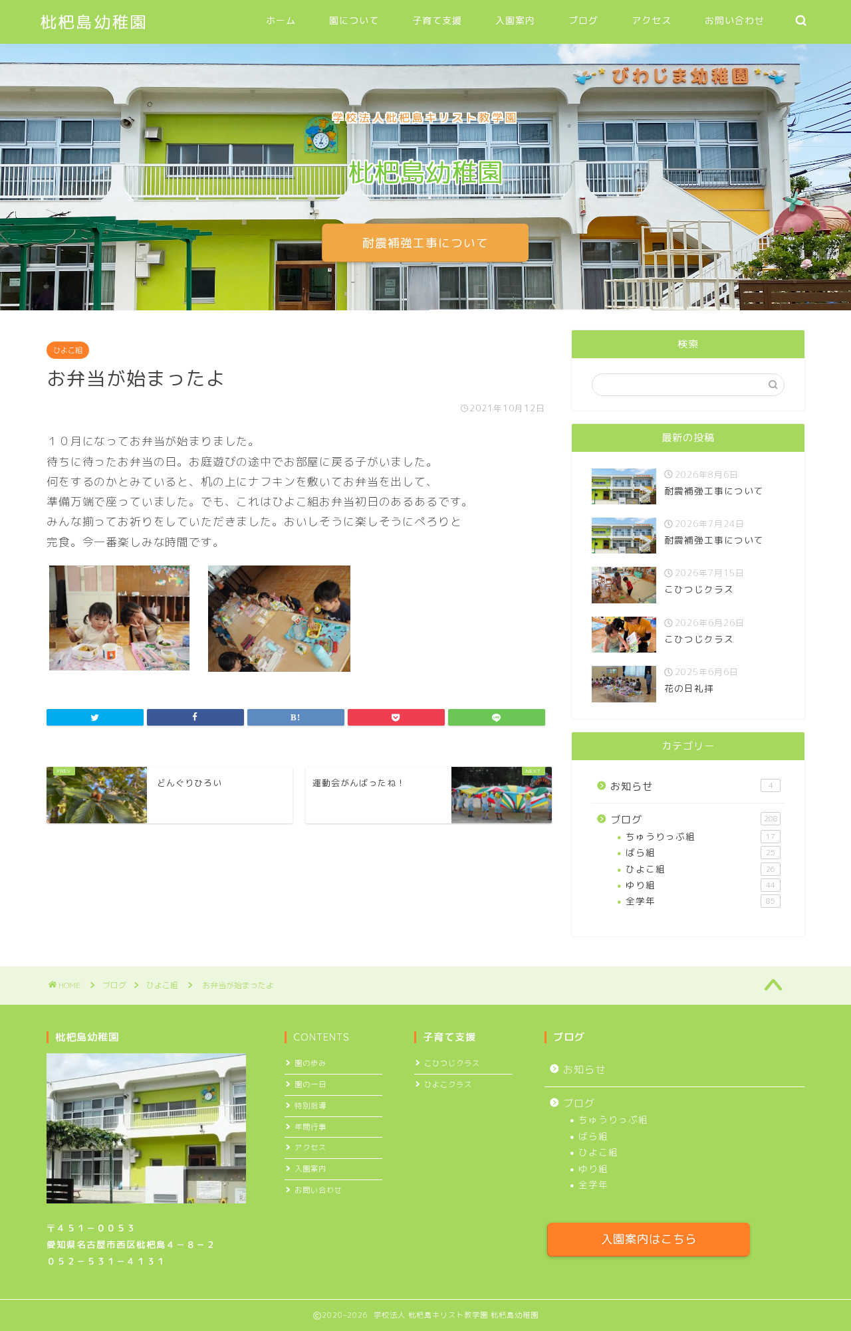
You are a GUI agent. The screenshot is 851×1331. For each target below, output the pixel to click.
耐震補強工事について (425, 243)
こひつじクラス (452, 1063)
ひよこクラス (448, 1084)
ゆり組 (700, 884)
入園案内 (515, 21)
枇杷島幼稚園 (94, 22)
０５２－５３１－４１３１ (106, 1261)
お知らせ (691, 786)
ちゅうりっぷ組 (700, 836)
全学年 (700, 900)
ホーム (281, 21)
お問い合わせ (735, 21)
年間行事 (310, 1127)
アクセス (651, 21)
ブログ (583, 21)
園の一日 (310, 1084)
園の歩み (310, 1063)
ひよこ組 (67, 350)
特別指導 (310, 1105)
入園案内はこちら (649, 1239)
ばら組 (700, 852)
